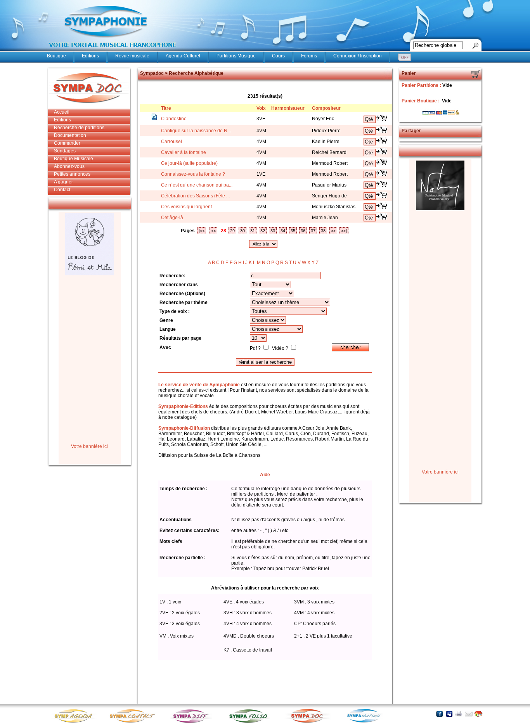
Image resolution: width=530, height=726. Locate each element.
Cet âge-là (172, 217)
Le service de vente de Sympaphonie (199, 384)
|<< (201, 230)
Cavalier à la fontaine (183, 152)
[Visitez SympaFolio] (251, 722)
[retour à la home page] (113, 51)
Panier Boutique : (421, 101)
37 (313, 230)
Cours (278, 56)
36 (303, 230)
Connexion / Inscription (357, 56)
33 (272, 230)
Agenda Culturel (183, 56)
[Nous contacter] (468, 713)
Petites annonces (72, 174)
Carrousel (171, 141)
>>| (344, 230)
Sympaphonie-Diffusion (184, 428)
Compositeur (326, 108)
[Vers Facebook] (439, 713)
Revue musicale (132, 56)
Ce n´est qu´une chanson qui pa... (196, 185)
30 (242, 230)
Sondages (65, 151)
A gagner (63, 182)
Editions (90, 56)
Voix (261, 108)
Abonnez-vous (69, 166)
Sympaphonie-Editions (183, 406)
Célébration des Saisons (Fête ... (195, 196)
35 (293, 230)
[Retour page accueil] (478, 713)
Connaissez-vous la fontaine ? (193, 174)
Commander (67, 143)
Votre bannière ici (89, 446)
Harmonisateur (288, 108)
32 (262, 230)
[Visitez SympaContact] (134, 722)
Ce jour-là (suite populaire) (189, 163)
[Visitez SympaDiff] (192, 722)
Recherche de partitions (79, 127)
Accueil (61, 112)
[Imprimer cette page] (459, 713)
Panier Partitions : (422, 85)
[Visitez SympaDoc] (309, 722)
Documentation (70, 135)
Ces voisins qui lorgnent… (189, 206)
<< (213, 230)
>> (333, 230)
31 (252, 230)
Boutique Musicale (73, 158)
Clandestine (174, 118)
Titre (166, 108)
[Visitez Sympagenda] (76, 722)
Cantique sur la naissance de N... (196, 130)
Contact (62, 189)
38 (323, 230)
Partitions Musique (236, 56)
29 (232, 230)
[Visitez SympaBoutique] (367, 722)
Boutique (56, 56)
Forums (309, 56)
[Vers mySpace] (449, 713)
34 (283, 230)
